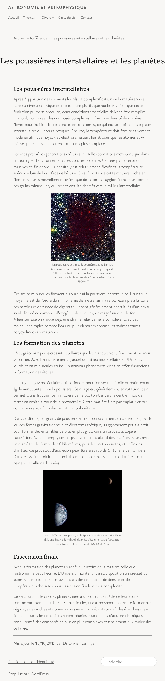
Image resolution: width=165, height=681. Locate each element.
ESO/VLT (83, 281)
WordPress (39, 673)
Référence (38, 38)
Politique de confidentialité (31, 661)
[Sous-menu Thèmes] (36, 17)
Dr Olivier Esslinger (79, 643)
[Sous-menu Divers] (53, 17)
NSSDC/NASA (100, 544)
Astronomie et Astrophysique (47, 7)
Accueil (19, 38)
